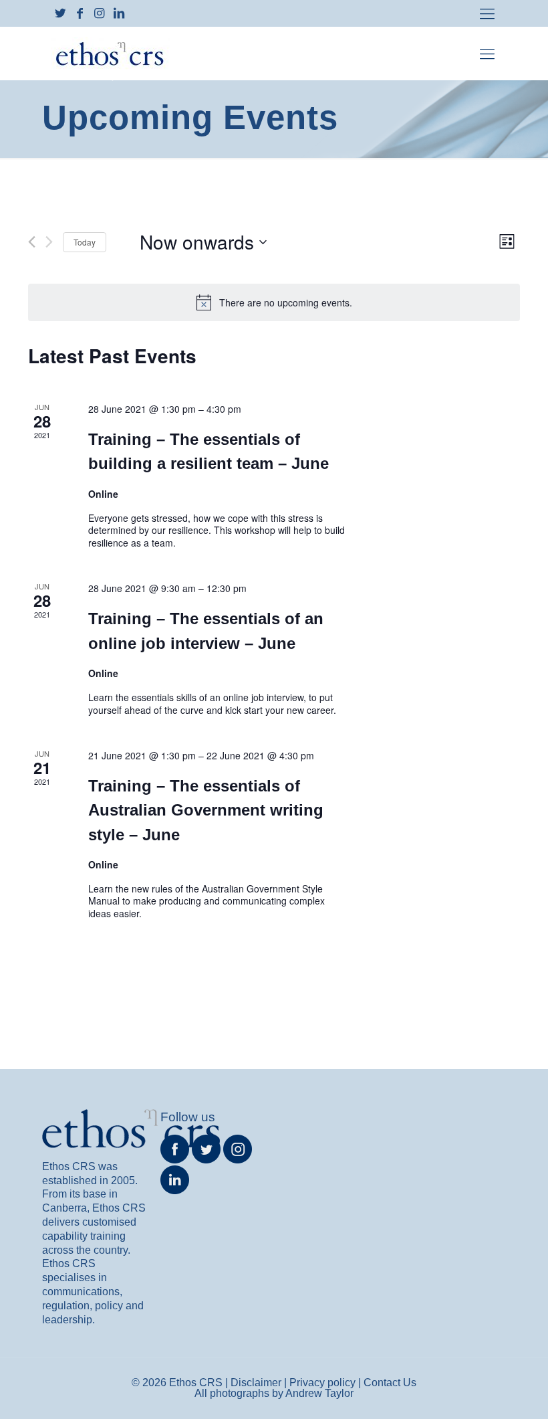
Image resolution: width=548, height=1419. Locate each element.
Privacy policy (322, 1382)
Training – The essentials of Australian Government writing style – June (205, 810)
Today (85, 242)
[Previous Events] (31, 241)
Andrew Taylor (319, 1393)
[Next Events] (49, 241)
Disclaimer (256, 1382)
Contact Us (390, 1382)
